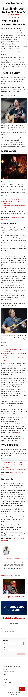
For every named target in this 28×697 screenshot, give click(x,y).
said (18, 433)
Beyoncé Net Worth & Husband (13, 199)
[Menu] (3, 3)
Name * (5, 641)
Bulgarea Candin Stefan (15, 14)
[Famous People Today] (14, 3)
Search (5, 686)
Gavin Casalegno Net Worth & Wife (14, 469)
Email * (5, 647)
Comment (4, 629)
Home (2, 575)
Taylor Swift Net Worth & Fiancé (13, 462)
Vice (21, 529)
